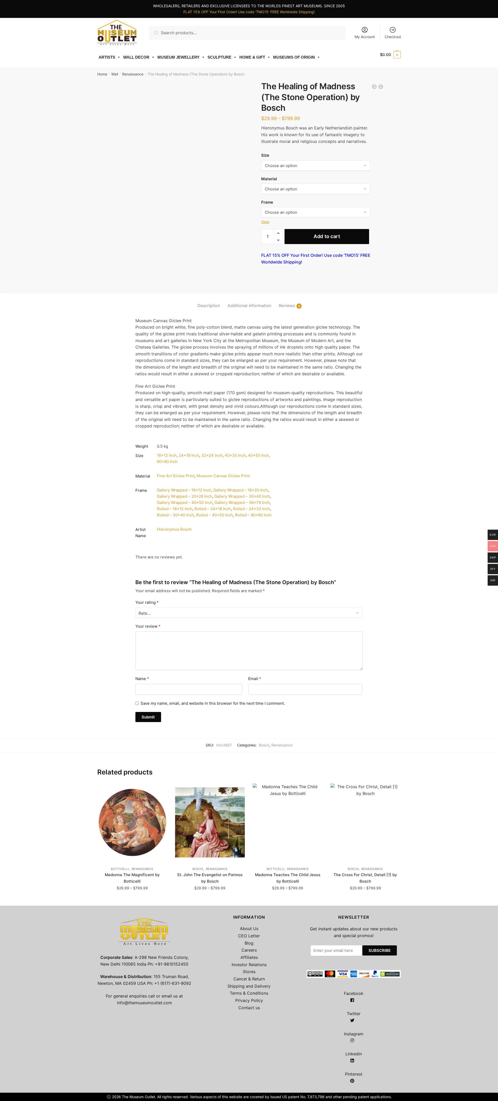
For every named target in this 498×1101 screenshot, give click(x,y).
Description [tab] (208, 305)
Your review (148, 626)
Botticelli (120, 869)
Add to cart (327, 236)
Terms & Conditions (249, 993)
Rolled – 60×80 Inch (253, 515)
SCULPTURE (219, 57)
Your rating (147, 602)
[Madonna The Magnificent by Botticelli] (132, 822)
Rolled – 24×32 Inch (251, 508)
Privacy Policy (249, 1000)
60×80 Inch (167, 461)
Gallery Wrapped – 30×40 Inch (242, 496)
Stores (249, 971)
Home (102, 74)
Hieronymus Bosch (174, 529)
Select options (132, 899)
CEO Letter (249, 935)
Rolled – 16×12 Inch (174, 508)
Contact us (249, 1007)
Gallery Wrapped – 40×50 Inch (184, 502)
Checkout (393, 36)
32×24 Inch (212, 455)
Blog (249, 943)
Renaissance (132, 74)
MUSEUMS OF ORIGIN (294, 57)
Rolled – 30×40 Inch (175, 515)
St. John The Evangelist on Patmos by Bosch (210, 877)
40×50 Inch (258, 455)
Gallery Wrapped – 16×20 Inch (240, 490)
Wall (114, 74)
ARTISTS (107, 57)
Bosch (264, 745)
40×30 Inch (235, 455)
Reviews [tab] (287, 305)
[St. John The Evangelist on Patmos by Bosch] (210, 822)
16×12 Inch (167, 455)
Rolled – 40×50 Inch (214, 515)
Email (254, 678)
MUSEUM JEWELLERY (178, 57)
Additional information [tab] (249, 305)
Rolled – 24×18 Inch (213, 508)
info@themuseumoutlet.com (144, 1002)
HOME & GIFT (252, 57)
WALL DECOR (136, 57)
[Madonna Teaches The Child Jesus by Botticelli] (288, 822)
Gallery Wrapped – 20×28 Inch (184, 496)
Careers (249, 950)
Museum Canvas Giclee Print (223, 475)
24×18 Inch (189, 455)
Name (142, 678)
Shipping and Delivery (249, 986)
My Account (365, 36)
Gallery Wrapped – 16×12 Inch (184, 490)
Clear (265, 222)
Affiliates (249, 957)
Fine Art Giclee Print (176, 475)
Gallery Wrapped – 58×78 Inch (242, 502)
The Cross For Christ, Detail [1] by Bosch (365, 877)
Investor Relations (249, 964)
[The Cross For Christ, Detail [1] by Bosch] (365, 822)
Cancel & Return (249, 978)
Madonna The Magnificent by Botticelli (132, 877)
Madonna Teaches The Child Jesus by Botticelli (287, 877)
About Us (249, 928)
